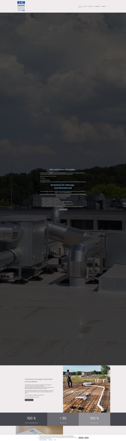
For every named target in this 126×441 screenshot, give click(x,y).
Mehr (55, 439)
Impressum (50, 439)
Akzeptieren (81, 437)
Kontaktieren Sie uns (63, 209)
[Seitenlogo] (21, 6)
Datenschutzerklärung (43, 439)
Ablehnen (86, 437)
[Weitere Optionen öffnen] (108, 6)
